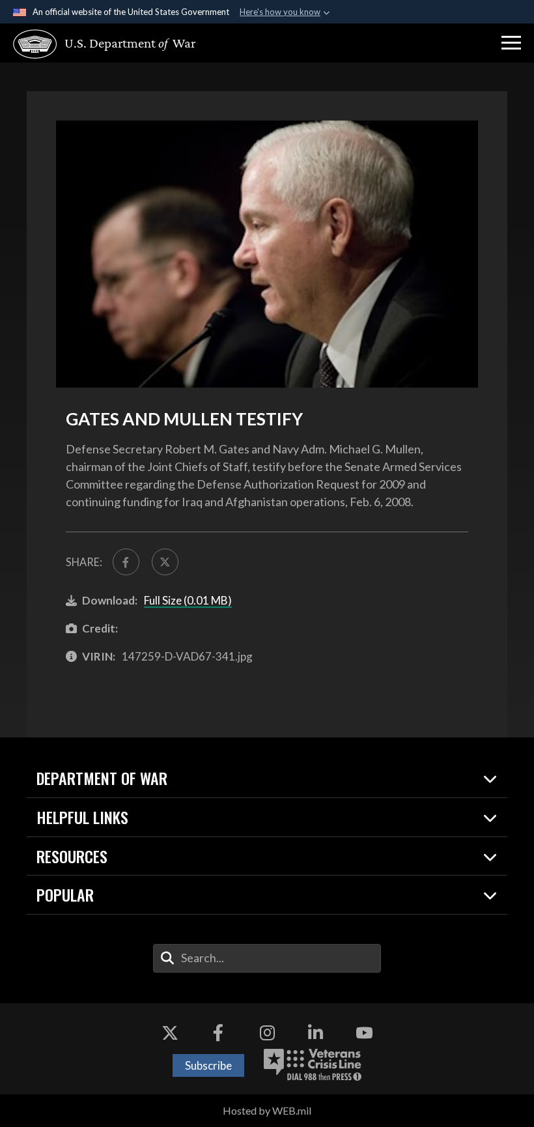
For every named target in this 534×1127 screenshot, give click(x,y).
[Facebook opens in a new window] (218, 1032)
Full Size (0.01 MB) (188, 600)
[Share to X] (165, 562)
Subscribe (208, 1065)
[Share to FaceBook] (126, 562)
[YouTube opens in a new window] (364, 1032)
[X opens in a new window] (170, 1032)
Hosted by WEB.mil (267, 1110)
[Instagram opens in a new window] (267, 1032)
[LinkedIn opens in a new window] (316, 1032)
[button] (511, 43)
